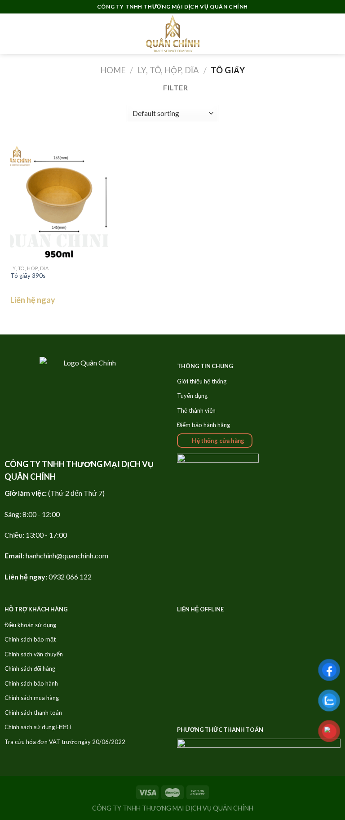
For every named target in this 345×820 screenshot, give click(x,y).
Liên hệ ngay (32, 300)
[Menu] (12, 33)
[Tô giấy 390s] (59, 202)
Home (113, 70)
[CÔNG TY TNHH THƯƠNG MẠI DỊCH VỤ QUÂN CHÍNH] (172, 33)
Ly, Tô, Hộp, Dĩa (168, 70)
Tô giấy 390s (27, 275)
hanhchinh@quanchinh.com (67, 555)
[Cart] (333, 34)
